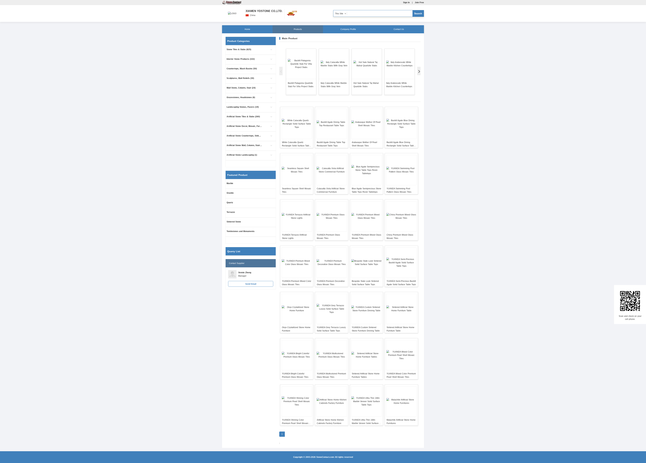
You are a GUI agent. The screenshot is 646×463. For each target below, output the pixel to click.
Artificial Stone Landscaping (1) (242, 155)
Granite (230, 193)
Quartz (230, 202)
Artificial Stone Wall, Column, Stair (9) (244, 145)
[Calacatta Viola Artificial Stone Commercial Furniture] (331, 170)
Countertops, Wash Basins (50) (242, 68)
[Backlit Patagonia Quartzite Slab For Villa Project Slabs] (301, 63)
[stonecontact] (231, 4)
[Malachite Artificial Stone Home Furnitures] (401, 401)
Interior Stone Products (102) (241, 59)
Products (298, 29)
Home (247, 29)
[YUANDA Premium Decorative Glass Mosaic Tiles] (331, 262)
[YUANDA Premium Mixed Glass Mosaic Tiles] (366, 216)
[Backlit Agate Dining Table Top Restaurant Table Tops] (331, 124)
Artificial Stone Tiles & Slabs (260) (243, 116)
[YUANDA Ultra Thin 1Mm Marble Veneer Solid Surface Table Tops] (366, 401)
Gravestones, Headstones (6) (241, 97)
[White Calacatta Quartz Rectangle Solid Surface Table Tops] (296, 124)
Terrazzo (231, 212)
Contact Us (399, 29)
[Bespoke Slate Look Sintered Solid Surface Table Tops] (366, 262)
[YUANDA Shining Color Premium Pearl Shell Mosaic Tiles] (296, 401)
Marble (230, 183)
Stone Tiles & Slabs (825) (239, 49)
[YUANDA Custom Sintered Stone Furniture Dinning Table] (366, 309)
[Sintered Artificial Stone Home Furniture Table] (401, 309)
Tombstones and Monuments (241, 231)
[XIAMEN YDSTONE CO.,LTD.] (232, 12)
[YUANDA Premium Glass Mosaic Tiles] (331, 216)
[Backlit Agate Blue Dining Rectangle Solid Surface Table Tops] (401, 124)
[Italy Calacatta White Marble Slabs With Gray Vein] (334, 63)
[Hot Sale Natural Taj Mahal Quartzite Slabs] (367, 63)
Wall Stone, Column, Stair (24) (241, 88)
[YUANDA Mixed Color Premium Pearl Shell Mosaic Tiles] (401, 355)
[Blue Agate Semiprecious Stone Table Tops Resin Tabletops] (366, 170)
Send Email (250, 284)
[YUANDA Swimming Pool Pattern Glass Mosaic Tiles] (401, 170)
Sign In (406, 2)
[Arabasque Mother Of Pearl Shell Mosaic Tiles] (366, 124)
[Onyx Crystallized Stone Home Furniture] (296, 309)
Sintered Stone (234, 222)
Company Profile (348, 29)
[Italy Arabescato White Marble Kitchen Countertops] (400, 63)
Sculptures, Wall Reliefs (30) (240, 78)
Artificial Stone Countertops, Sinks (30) (244, 136)
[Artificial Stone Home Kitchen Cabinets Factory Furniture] (331, 401)
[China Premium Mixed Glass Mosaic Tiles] (401, 216)
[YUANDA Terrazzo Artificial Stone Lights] (296, 216)
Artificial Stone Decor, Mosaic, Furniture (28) (244, 126)
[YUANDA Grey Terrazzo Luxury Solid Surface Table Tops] (331, 309)
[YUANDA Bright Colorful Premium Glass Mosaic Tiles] (296, 355)
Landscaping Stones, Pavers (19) (243, 107)
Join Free (419, 2)
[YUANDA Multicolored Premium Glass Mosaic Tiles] (331, 355)
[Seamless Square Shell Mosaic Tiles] (296, 170)
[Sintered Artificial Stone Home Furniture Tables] (366, 355)
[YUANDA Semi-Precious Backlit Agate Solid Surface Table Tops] (401, 262)
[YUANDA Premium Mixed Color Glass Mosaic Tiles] (296, 262)
